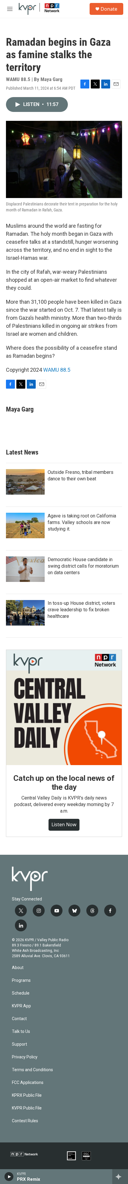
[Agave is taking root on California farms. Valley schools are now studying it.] (25, 525)
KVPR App (21, 1006)
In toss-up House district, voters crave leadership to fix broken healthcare (81, 609)
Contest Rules (25, 1121)
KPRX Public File (27, 1095)
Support (19, 1044)
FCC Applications (27, 1082)
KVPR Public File (27, 1108)
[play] (9, 1177)
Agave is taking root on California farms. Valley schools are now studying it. (82, 522)
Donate (109, 9)
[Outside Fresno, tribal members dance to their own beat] (25, 482)
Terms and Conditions (32, 1070)
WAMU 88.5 (56, 370)
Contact (19, 1019)
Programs (21, 980)
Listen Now (64, 824)
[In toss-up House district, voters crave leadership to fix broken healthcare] (25, 613)
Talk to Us (21, 1031)
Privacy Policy (25, 1057)
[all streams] (120, 1176)
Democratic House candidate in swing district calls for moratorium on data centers (83, 566)
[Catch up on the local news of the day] (64, 707)
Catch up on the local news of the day (63, 783)
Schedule (20, 993)
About (18, 967)
